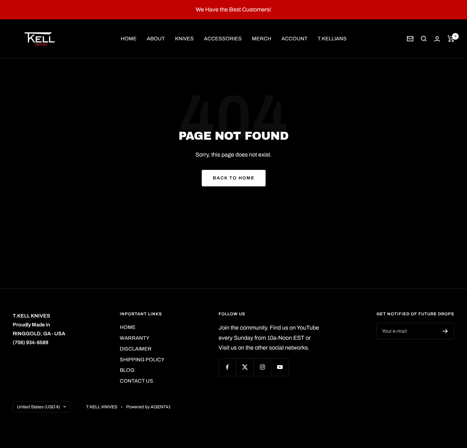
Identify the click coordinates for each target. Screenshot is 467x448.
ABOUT (156, 38)
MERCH (261, 38)
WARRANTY (134, 338)
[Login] (437, 39)
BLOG (127, 370)
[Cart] (451, 39)
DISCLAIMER (136, 348)
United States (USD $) (38, 407)
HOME (129, 38)
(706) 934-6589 (30, 342)
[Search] (424, 39)
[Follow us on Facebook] (227, 367)
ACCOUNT (294, 38)
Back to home (233, 178)
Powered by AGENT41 (148, 407)
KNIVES (184, 38)
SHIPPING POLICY (142, 359)
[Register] (445, 331)
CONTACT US (136, 381)
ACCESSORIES (223, 38)
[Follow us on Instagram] (262, 367)
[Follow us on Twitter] (245, 367)
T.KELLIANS (332, 38)
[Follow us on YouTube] (279, 367)
